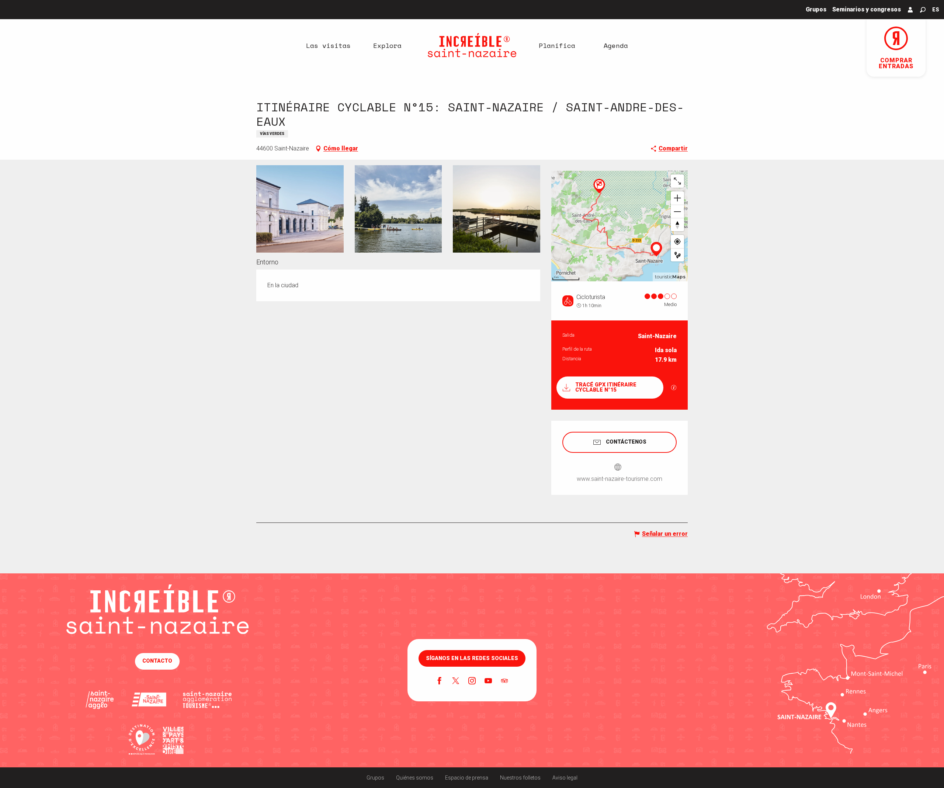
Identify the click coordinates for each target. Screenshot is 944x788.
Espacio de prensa (466, 778)
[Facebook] (439, 681)
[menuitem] (328, 45)
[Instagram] (472, 681)
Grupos (375, 778)
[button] (923, 9)
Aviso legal (564, 778)
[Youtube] (488, 681)
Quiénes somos (414, 778)
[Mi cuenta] (910, 9)
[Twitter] (456, 681)
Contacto (157, 661)
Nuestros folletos (520, 778)
